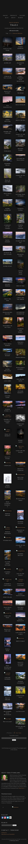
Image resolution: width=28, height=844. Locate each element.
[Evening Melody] (20, 551)
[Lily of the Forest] (20, 570)
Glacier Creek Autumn (7, 563)
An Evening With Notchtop (7, 713)
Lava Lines (7, 381)
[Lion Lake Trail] (7, 613)
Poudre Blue (7, 540)
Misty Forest (20, 641)
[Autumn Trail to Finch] (20, 191)
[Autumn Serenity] (20, 388)
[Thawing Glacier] (20, 518)
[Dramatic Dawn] (20, 251)
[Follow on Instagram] (5, 817)
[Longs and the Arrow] (20, 294)
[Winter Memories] (7, 529)
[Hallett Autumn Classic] (20, 659)
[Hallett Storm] (7, 454)
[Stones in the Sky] (20, 238)
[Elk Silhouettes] (7, 102)
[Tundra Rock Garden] (20, 222)
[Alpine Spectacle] (7, 366)
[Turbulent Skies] (20, 421)
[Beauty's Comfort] (20, 466)
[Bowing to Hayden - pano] (7, 416)
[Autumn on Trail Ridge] (20, 155)
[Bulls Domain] (20, 102)
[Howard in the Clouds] (7, 250)
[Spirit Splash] (7, 594)
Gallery (22, 15)
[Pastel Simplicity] (20, 616)
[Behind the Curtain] (7, 128)
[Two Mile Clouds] (20, 604)
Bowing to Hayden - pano (7, 421)
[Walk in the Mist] (7, 177)
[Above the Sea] (20, 117)
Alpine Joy (7, 63)
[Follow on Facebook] (2, 817)
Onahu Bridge (20, 357)
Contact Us (4, 832)
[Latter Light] (20, 708)
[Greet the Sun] (7, 296)
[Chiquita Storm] (20, 205)
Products (13, 15)
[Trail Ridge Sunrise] (7, 341)
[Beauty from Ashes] (20, 496)
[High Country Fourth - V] (7, 499)
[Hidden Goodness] (20, 678)
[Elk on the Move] (20, 376)
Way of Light (7, 721)
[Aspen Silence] (7, 482)
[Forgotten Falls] (20, 692)
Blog (6, 17)
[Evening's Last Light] (7, 581)
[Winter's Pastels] (20, 339)
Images (5, 15)
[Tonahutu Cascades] (20, 581)
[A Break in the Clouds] (7, 73)
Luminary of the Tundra (7, 226)
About (13, 17)
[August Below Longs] (20, 723)
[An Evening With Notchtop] (7, 708)
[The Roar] (20, 90)
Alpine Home (7, 266)
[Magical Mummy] (7, 351)
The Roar (20, 93)
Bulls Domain (20, 105)
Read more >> (22, 788)
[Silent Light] (20, 437)
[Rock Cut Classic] (7, 88)
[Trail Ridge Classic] (7, 604)
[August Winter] (7, 281)
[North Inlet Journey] (20, 364)
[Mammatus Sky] (20, 60)
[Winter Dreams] (7, 510)
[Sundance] (7, 148)
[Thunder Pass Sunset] (20, 326)
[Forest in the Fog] (20, 172)
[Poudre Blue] (7, 537)
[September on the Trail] (7, 322)
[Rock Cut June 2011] (7, 626)
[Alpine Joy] (7, 60)
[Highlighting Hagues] (7, 309)
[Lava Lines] (7, 378)
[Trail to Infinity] (7, 431)
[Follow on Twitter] (8, 817)
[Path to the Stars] (7, 46)
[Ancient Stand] (20, 145)
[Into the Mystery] (20, 474)
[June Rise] (20, 404)
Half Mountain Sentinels (7, 667)
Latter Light (20, 711)
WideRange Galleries (14, 840)
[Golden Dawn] (7, 393)
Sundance (7, 151)
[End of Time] (20, 283)
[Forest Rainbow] (20, 44)
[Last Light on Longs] (20, 629)
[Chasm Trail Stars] (20, 268)
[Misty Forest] (20, 638)
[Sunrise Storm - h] (7, 406)
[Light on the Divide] (20, 447)
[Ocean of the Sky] (20, 542)
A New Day (7, 465)
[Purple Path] (7, 646)
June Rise (20, 407)
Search (20, 17)
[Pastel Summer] (7, 237)
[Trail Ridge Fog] (7, 190)
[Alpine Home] (7, 263)
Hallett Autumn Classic (20, 664)
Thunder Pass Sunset (20, 330)
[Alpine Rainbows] (7, 205)
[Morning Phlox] (7, 160)
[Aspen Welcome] (7, 117)
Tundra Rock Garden (20, 226)
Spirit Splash (7, 597)
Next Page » (19, 732)
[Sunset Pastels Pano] (20, 591)
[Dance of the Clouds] (20, 131)
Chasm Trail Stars (20, 272)
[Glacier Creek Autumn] (7, 559)
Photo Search (14, 22)
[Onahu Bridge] (20, 354)
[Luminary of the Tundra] (7, 222)
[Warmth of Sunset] (20, 527)
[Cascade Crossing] (7, 674)
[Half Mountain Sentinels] (7, 662)
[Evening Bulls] (7, 569)
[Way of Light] (7, 718)
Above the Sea (20, 120)
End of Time (20, 286)
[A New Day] (7, 462)
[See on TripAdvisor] (10, 817)
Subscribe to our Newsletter (8, 834)
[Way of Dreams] (7, 695)
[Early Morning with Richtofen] (20, 73)
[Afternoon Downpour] (20, 309)
